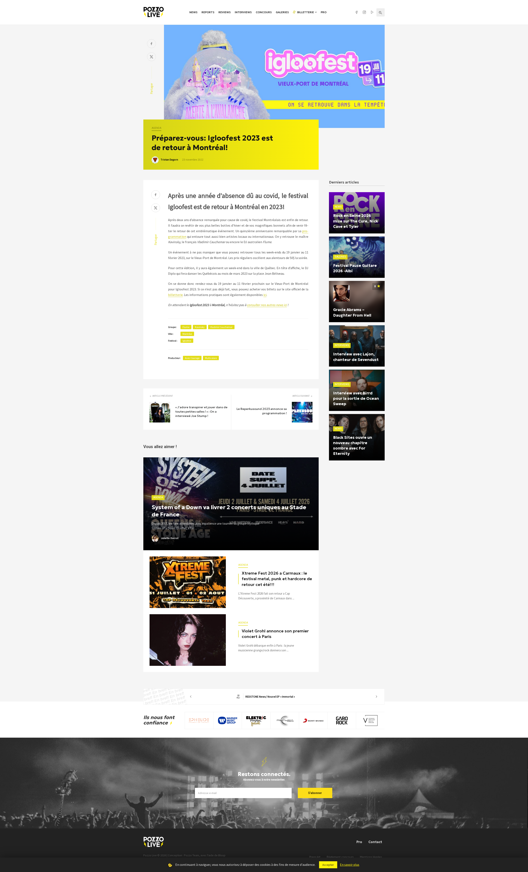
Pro (323, 12)
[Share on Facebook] (151, 44)
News (193, 12)
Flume (186, 327)
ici (264, 295)
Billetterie (305, 12)
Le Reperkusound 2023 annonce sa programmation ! (262, 411)
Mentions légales (371, 857)
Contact (375, 842)
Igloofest (187, 340)
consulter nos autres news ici (267, 305)
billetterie (175, 295)
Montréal (187, 333)
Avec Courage (192, 358)
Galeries (282, 12)
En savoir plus (349, 865)
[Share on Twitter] (151, 57)
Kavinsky (200, 327)
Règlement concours (340, 857)
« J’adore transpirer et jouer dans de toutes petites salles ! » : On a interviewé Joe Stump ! (201, 411)
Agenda (156, 128)
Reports (208, 12)
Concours (264, 12)
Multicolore (211, 358)
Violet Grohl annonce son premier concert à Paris (275, 633)
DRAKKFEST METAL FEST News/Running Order (284, 696)
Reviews (224, 12)
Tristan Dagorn (169, 159)
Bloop (221, 855)
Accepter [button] (328, 865)
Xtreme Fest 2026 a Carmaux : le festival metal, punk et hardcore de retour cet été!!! (277, 579)
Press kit (315, 857)
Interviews (243, 12)
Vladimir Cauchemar (221, 327)
